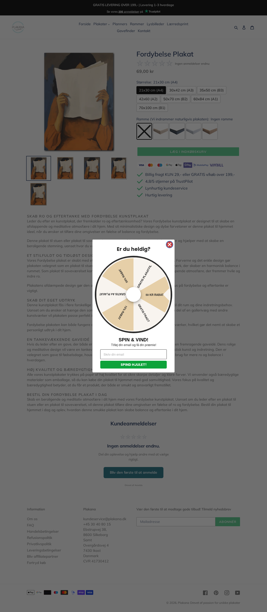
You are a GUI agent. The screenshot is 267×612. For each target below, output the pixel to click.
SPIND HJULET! (134, 364)
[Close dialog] (169, 244)
